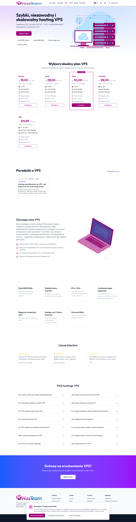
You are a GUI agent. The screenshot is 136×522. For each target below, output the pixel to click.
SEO (71, 3)
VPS (66, 3)
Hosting (60, 3)
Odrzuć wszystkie (74, 515)
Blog (76, 3)
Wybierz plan (24, 33)
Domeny (52, 3)
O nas (71, 498)
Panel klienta (91, 498)
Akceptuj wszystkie (37, 515)
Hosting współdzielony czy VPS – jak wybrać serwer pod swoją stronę (32, 185)
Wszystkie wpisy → (113, 171)
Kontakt (82, 3)
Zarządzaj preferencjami (56, 515)
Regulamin (108, 498)
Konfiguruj (28, 105)
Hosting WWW (56, 498)
